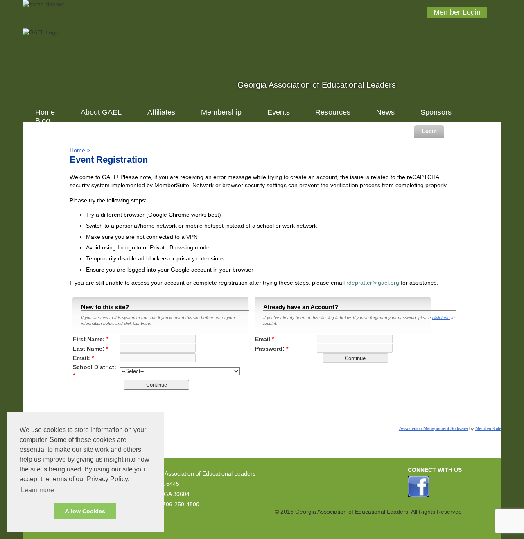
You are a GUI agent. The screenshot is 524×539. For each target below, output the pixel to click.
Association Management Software (433, 428)
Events (278, 112)
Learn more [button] (37, 490)
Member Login (457, 12)
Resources (332, 112)
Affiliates (161, 112)
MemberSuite (488, 428)
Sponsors (436, 112)
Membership (221, 112)
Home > (80, 150)
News (385, 112)
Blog (42, 121)
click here (441, 317)
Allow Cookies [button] (85, 511)
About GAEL (101, 112)
